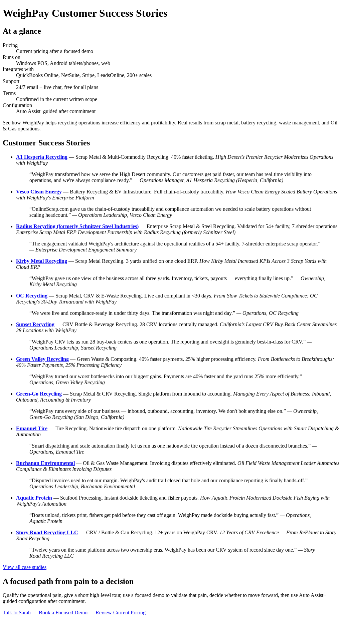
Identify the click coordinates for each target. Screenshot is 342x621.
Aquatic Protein (34, 498)
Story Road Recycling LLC (47, 532)
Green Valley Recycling (42, 359)
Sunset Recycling (35, 324)
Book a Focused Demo (63, 612)
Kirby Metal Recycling (41, 261)
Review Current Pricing (121, 612)
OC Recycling (31, 295)
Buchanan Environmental (45, 463)
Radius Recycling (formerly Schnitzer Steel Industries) (77, 226)
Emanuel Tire (31, 428)
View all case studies (24, 567)
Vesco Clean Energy (39, 191)
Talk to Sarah (17, 612)
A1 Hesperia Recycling (41, 157)
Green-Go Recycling (39, 394)
